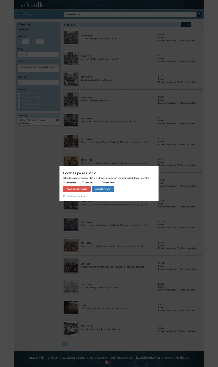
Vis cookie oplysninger (74, 196)
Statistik (89, 182)
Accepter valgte (102, 188)
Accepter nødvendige (77, 188)
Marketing (109, 182)
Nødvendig (70, 182)
